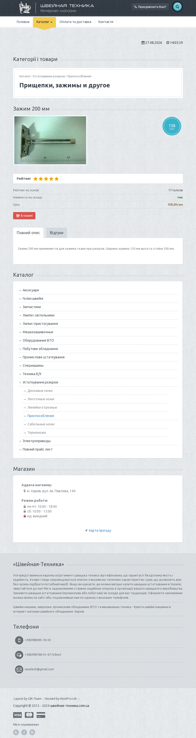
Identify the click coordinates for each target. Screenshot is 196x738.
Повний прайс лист (38, 449)
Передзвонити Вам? (151, 6)
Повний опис (28, 233)
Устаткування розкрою (49, 76)
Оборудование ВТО (38, 340)
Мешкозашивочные (38, 332)
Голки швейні (33, 298)
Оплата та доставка (75, 22)
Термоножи (36, 432)
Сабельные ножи (40, 424)
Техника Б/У (32, 374)
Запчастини (32, 307)
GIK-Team (34, 698)
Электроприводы (37, 441)
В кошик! (26, 215)
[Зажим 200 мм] (98, 140)
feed (32, 732)
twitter (16, 732)
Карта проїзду (100, 530)
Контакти (105, 22)
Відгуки (56, 233)
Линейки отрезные (42, 407)
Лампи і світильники (38, 315)
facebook (24, 732)
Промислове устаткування (44, 357)
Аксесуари (31, 290)
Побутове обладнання (40, 349)
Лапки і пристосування (40, 324)
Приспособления (79, 76)
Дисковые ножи (40, 391)
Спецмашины (33, 365)
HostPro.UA (68, 698)
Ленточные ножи (40, 399)
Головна (23, 22)
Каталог (43, 22)
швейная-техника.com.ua (69, 706)
